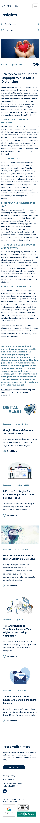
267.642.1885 (9, 780)
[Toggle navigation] (35, 6)
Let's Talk (14, 767)
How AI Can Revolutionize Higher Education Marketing (19, 557)
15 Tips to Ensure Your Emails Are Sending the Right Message (19, 699)
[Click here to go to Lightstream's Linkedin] (5, 791)
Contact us (5, 389)
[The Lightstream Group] (10, 6)
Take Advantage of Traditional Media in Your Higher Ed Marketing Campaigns (17, 630)
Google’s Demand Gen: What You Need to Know (19, 432)
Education (5, 65)
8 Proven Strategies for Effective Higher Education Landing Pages (18, 494)
